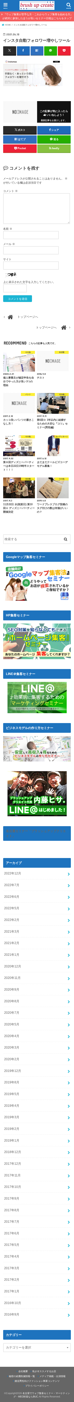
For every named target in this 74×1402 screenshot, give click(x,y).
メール (9, 244)
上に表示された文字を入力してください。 (29, 282)
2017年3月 (11, 1268)
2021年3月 (11, 931)
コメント (10, 191)
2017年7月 (11, 1221)
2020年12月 (12, 966)
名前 (7, 228)
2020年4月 (11, 1036)
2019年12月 (12, 1071)
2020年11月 (12, 978)
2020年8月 (11, 1001)
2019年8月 (11, 1082)
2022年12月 (12, 873)
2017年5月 (11, 1244)
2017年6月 (11, 1233)
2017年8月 (11, 1210)
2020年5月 (11, 1024)
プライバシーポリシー (37, 1386)
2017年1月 (11, 1291)
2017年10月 (12, 1186)
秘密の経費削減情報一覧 (22, 1376)
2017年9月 (11, 1198)
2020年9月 (11, 989)
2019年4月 (11, 1105)
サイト (7, 259)
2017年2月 (11, 1279)
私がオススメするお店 (44, 1371)
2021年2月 (11, 943)
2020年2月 (11, 1059)
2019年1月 (11, 1140)
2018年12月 (12, 1152)
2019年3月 (11, 1117)
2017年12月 (12, 1163)
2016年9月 (11, 1314)
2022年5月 (11, 908)
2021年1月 (11, 954)
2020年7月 (11, 1012)
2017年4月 (11, 1256)
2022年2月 (11, 920)
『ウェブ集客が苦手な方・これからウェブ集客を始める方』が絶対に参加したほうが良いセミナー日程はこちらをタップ (37, 16)
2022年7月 (11, 885)
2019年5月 (11, 1094)
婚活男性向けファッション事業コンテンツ (37, 1381)
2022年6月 (11, 896)
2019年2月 (11, 1129)
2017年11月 (12, 1175)
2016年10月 (12, 1303)
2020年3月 (11, 1047)
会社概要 (23, 1371)
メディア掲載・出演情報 (52, 1376)
